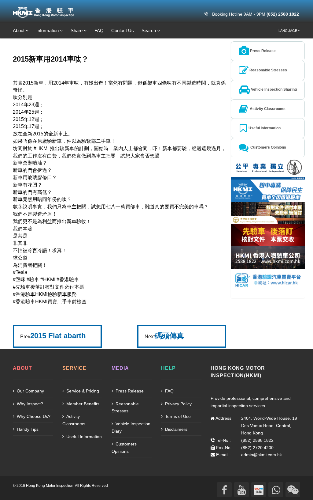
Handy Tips (27, 429)
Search (149, 30)
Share (77, 30)
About (19, 30)
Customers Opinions (124, 447)
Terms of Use (177, 416)
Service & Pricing (82, 390)
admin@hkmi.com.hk (261, 454)
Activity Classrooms (73, 420)
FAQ (99, 30)
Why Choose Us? (33, 416)
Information (48, 30)
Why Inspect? (29, 403)
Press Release (129, 390)
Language (288, 30)
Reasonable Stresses (125, 407)
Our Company (30, 390)
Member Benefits (82, 403)
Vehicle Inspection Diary (131, 427)
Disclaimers (175, 429)
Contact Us (122, 30)
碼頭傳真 (169, 335)
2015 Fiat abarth (58, 335)
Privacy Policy (178, 403)
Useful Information (83, 436)
